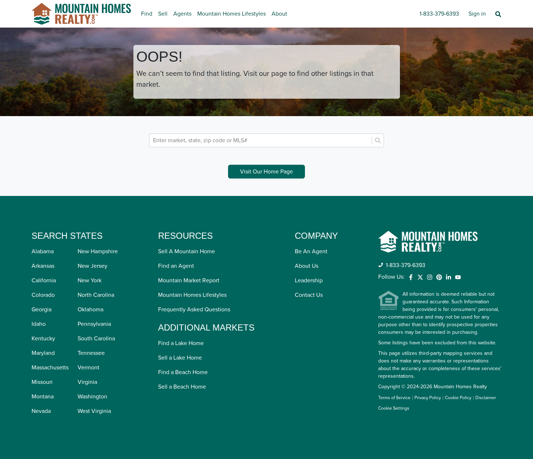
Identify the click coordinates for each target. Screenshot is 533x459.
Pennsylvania (94, 324)
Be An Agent (311, 251)
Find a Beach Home (183, 372)
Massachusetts (50, 367)
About (279, 13)
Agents (182, 13)
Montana (43, 396)
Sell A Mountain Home (186, 251)
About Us (306, 266)
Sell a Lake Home (180, 357)
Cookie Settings (393, 408)
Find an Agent (176, 266)
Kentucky (43, 338)
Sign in (477, 13)
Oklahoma (90, 309)
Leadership (309, 280)
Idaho (39, 324)
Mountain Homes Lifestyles (231, 13)
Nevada (41, 411)
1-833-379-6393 (439, 13)
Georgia (41, 309)
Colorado (43, 295)
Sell (163, 13)
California (44, 280)
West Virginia (94, 411)
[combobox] (261, 140)
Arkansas (43, 266)
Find (146, 13)
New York (90, 280)
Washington (92, 396)
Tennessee (91, 353)
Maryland (43, 353)
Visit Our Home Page (266, 171)
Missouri (42, 382)
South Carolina (96, 338)
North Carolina (96, 295)
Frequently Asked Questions (194, 309)
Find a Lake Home (181, 343)
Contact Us (309, 295)
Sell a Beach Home (182, 386)
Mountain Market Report (188, 280)
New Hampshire (98, 251)
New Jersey (92, 266)
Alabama (43, 251)
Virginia (87, 382)
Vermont (88, 367)
